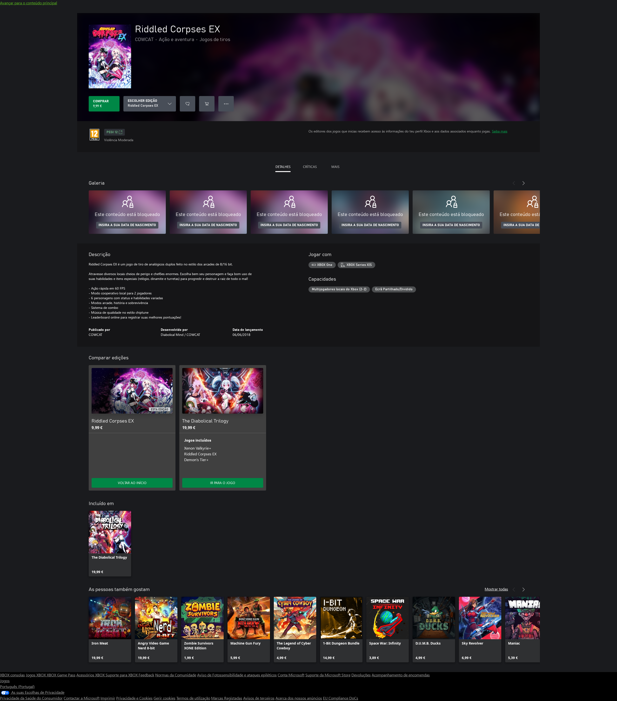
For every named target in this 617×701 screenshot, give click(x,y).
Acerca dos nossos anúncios (298, 698)
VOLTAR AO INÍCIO (132, 482)
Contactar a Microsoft (82, 698)
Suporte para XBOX (122, 674)
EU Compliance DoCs (340, 698)
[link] (110, 543)
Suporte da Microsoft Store (327, 674)
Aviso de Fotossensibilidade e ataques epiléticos (237, 674)
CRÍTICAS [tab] (310, 166)
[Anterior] (514, 183)
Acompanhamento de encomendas (401, 674)
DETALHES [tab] (282, 166)
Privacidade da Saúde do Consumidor (31, 698)
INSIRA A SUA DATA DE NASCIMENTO (127, 225)
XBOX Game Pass (61, 674)
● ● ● (226, 103)
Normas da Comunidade (175, 674)
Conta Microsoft (291, 674)
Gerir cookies (164, 698)
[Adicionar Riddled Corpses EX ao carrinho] (207, 103)
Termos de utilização (193, 698)
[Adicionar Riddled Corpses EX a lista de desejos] (187, 103)
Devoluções (361, 674)
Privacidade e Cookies (134, 698)
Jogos (5, 680)
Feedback (146, 674)
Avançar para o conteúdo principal (28, 2)
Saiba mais (499, 131)
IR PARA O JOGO (222, 482)
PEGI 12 (112, 132)
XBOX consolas (12, 674)
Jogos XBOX (36, 674)
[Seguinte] (523, 183)
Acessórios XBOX (91, 674)
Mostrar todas (496, 588)
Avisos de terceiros (259, 698)
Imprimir (108, 698)
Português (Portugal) (17, 686)
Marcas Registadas (226, 698)
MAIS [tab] (335, 166)
